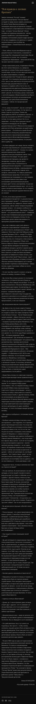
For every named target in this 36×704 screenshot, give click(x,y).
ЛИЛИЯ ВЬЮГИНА (9, 3)
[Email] (6, 701)
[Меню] (32, 3)
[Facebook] (3, 701)
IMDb (9, 701)
